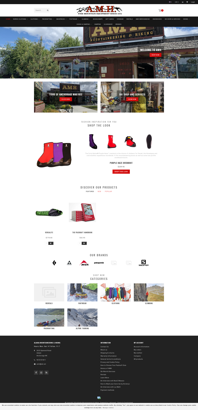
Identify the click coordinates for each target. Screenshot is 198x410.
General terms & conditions (111, 359)
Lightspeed (112, 402)
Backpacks (61, 19)
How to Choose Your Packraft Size (113, 365)
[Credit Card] (99, 397)
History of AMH (106, 368)
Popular (108, 191)
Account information (141, 347)
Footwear (73, 19)
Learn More (105, 378)
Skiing (185, 19)
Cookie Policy (171, 405)
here (91, 407)
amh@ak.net (41, 364)
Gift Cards (110, 19)
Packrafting (47, 19)
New (99, 191)
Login (193, 2)
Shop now (155, 55)
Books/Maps (98, 19)
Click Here (66, 99)
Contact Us (105, 347)
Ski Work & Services (172, 19)
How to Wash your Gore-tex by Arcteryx (115, 384)
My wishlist (138, 353)
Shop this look (121, 171)
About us (104, 350)
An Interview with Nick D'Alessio (112, 381)
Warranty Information (109, 356)
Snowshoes (157, 19)
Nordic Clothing (19, 19)
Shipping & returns (107, 353)
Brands (118, 24)
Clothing (34, 19)
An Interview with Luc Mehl (111, 387)
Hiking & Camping (83, 24)
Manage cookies (108, 407)
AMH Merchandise (143, 19)
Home (8, 19)
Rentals (130, 19)
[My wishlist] (187, 2)
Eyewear (120, 19)
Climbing (85, 19)
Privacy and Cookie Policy (110, 362)
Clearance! (108, 24)
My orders (137, 350)
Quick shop (50, 232)
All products (138, 359)
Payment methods (107, 390)
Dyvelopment (128, 402)
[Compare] (182, 2)
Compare (137, 356)
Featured (90, 191)
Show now (132, 99)
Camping (97, 24)
